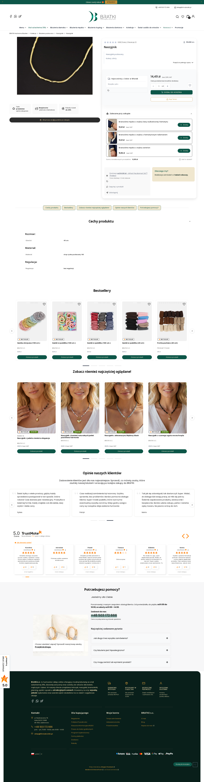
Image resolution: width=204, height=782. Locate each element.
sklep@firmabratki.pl (184, 7)
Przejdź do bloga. (43, 647)
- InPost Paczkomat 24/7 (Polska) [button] (128, 174)
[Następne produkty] (192, 331)
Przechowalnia (112, 725)
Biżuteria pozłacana (46, 33)
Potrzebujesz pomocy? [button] (149, 208)
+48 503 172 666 (164, 7)
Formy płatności (77, 736)
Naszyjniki (59, 33)
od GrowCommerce (110, 770)
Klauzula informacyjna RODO (82, 725)
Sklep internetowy (101, 767)
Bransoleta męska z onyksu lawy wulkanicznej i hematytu (143, 122)
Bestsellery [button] (68, 208)
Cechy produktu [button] (51, 208)
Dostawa (74, 740)
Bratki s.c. (190, 42)
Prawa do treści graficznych (82, 729)
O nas (143, 718)
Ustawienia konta (113, 722)
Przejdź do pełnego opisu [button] (182, 63)
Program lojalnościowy (80, 733)
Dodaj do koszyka (173, 92)
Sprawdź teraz (116, 2)
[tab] (86, 365)
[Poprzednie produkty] (11, 331)
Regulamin (75, 718)
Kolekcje (33, 33)
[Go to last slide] (11, 505)
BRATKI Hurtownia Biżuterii (18, 33)
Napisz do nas (147, 725)
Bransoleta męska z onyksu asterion (134, 148)
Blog (143, 722)
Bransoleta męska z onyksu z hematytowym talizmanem (143, 135)
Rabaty (74, 743)
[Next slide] (192, 505)
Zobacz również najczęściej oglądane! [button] (94, 208)
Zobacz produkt (32, 357)
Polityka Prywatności (79, 722)
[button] (177, 16)
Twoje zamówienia (113, 718)
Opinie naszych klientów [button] (124, 208)
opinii (41, 536)
